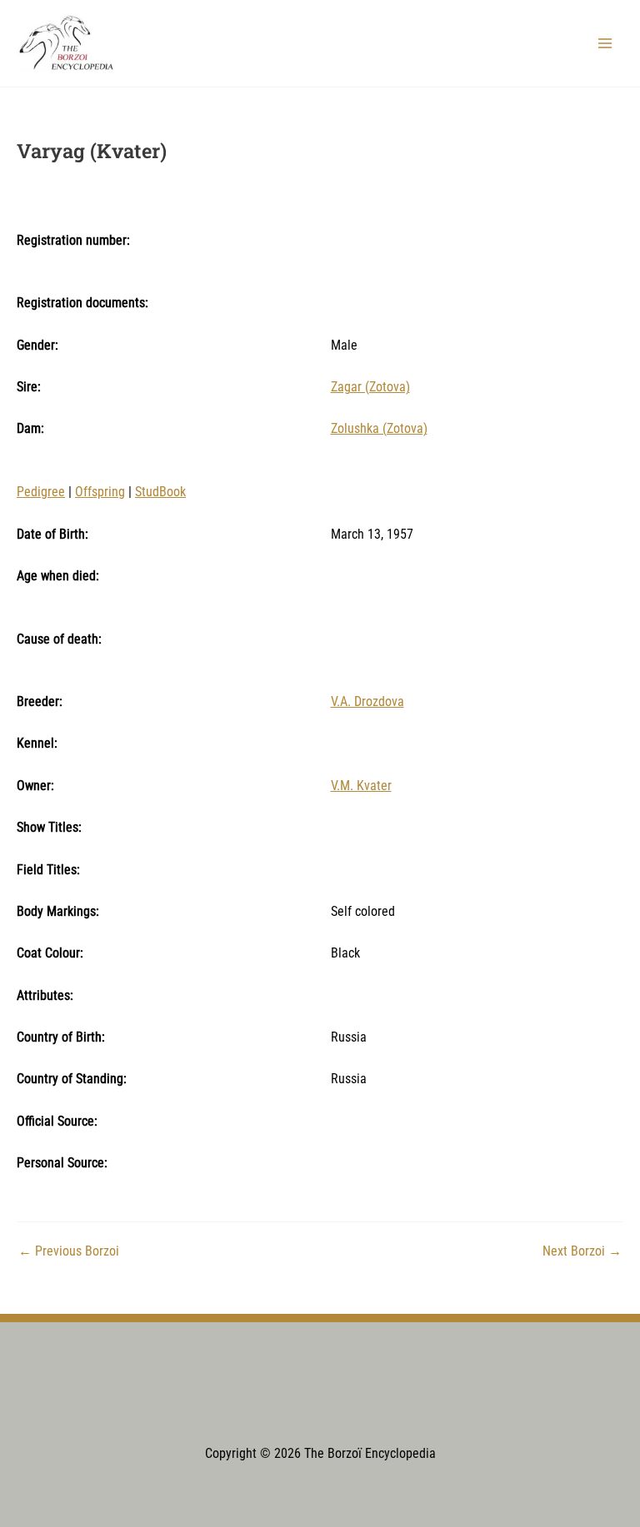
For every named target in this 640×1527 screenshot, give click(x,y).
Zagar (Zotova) (370, 387)
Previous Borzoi (68, 1252)
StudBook (160, 492)
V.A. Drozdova (367, 701)
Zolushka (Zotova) (379, 428)
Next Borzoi (582, 1252)
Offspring (100, 492)
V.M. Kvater (361, 785)
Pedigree (41, 492)
